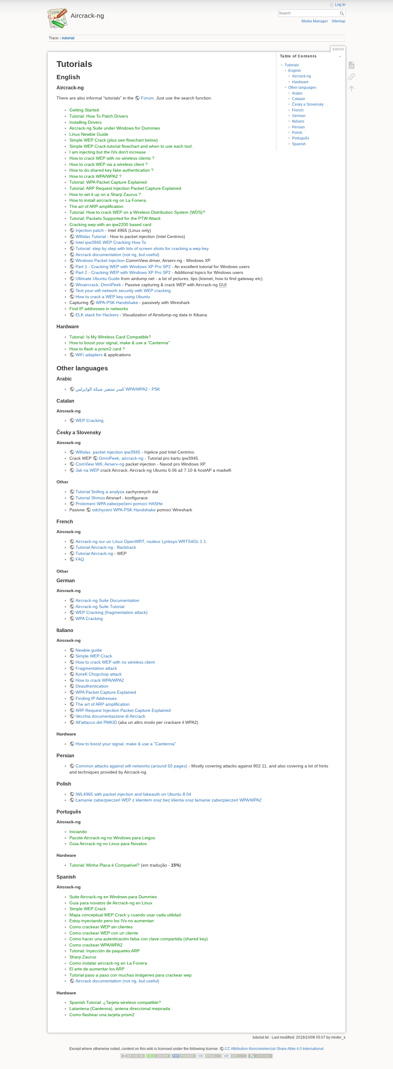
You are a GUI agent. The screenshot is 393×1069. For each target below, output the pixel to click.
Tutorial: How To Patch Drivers (98, 116)
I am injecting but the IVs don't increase (107, 152)
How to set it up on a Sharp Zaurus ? (105, 194)
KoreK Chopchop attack (99, 674)
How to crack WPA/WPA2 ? (95, 176)
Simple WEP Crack (94, 655)
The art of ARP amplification (96, 206)
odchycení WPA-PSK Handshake (124, 509)
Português (300, 138)
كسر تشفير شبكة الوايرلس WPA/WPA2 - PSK (118, 389)
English (294, 70)
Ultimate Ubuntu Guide (98, 278)
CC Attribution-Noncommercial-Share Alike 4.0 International (274, 1049)
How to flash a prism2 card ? (97, 348)
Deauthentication (92, 686)
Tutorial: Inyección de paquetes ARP (104, 950)
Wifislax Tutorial (91, 236)
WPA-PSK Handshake (117, 302)
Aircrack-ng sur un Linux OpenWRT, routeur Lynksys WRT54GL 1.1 (141, 541)
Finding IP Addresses (96, 698)
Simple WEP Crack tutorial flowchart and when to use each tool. (131, 146)
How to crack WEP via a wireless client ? (108, 164)
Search (342, 13)
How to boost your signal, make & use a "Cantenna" (119, 342)
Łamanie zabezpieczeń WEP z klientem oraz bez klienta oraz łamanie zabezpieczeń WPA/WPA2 (169, 800)
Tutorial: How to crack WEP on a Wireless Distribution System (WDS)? (137, 212)
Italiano (298, 121)
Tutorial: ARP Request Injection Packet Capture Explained (125, 188)
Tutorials (292, 65)
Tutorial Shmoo (90, 497)
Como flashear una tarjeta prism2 (101, 1014)
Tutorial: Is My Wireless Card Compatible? (110, 336)
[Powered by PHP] (184, 1056)
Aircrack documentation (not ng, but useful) (117, 254)
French (298, 110)
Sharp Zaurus (82, 956)
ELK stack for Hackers (97, 314)
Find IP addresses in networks (98, 308)
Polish (297, 133)
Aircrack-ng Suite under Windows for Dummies (114, 128)
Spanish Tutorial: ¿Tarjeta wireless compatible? (115, 1002)
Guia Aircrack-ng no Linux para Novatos (108, 843)
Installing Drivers (85, 122)
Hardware (300, 82)
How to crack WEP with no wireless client (115, 662)
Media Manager (315, 21)
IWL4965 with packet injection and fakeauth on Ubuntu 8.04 (133, 794)
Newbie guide (89, 650)
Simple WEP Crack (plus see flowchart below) (113, 140)
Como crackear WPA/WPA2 (96, 944)
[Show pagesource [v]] (351, 65)
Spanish (299, 144)
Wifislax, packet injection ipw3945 (108, 452)
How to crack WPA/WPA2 (100, 680)
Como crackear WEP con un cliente (103, 932)
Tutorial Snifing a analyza (100, 491)
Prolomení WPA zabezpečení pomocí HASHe (119, 503)
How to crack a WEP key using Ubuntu (113, 296)
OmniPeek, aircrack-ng (121, 458)
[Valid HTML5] (209, 1056)
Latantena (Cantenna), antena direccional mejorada (119, 1008)
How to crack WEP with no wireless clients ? (111, 158)
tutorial (68, 38)
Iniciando (78, 831)
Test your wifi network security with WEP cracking (123, 290)
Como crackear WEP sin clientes (101, 926)
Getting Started (84, 109)
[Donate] (158, 1056)
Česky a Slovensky (308, 104)
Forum (147, 98)
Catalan (298, 99)
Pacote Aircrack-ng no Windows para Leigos (112, 837)
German (298, 116)
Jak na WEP (87, 470)
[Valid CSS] (235, 1056)
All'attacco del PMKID (96, 722)
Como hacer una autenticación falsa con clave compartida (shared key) (138, 938)
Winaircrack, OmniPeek (98, 284)
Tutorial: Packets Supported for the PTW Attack (115, 218)
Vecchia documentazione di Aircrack (110, 716)
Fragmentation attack (96, 668)
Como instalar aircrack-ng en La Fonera (108, 963)
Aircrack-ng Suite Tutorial (100, 606)
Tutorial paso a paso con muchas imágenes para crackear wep (130, 975)
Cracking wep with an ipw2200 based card (110, 224)
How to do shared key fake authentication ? (111, 170)
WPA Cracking (89, 618)
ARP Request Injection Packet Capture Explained (123, 710)
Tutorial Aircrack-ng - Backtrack (106, 547)
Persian (298, 127)
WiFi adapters (89, 354)
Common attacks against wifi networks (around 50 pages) (131, 765)
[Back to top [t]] (351, 88)
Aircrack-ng (301, 76)
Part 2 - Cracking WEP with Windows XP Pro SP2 (123, 272)
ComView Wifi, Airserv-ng (100, 464)
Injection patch (90, 230)
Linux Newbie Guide (88, 134)
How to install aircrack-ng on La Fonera (107, 200)
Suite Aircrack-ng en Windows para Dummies (113, 896)
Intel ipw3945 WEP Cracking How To (111, 242)
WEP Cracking (89, 420)
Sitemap (338, 21)
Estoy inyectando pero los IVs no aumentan (111, 920)
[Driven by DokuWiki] (260, 1056)
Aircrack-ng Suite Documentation (107, 600)
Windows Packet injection (100, 260)
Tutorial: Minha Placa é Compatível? (104, 865)
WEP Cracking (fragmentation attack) (112, 612)
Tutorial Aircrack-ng (94, 553)
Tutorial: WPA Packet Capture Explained (108, 182)
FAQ (80, 559)
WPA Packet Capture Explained (106, 692)
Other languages (302, 87)
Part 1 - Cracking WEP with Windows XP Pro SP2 (123, 266)
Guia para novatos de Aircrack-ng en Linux (110, 902)
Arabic (297, 93)
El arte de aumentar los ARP (96, 968)
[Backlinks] (351, 77)
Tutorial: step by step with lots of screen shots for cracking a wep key (142, 248)
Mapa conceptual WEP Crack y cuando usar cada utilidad (125, 914)
